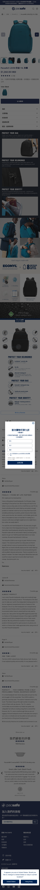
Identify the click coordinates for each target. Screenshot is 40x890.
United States (11, 881)
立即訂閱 (20, 463)
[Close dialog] (33, 423)
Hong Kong (28, 881)
